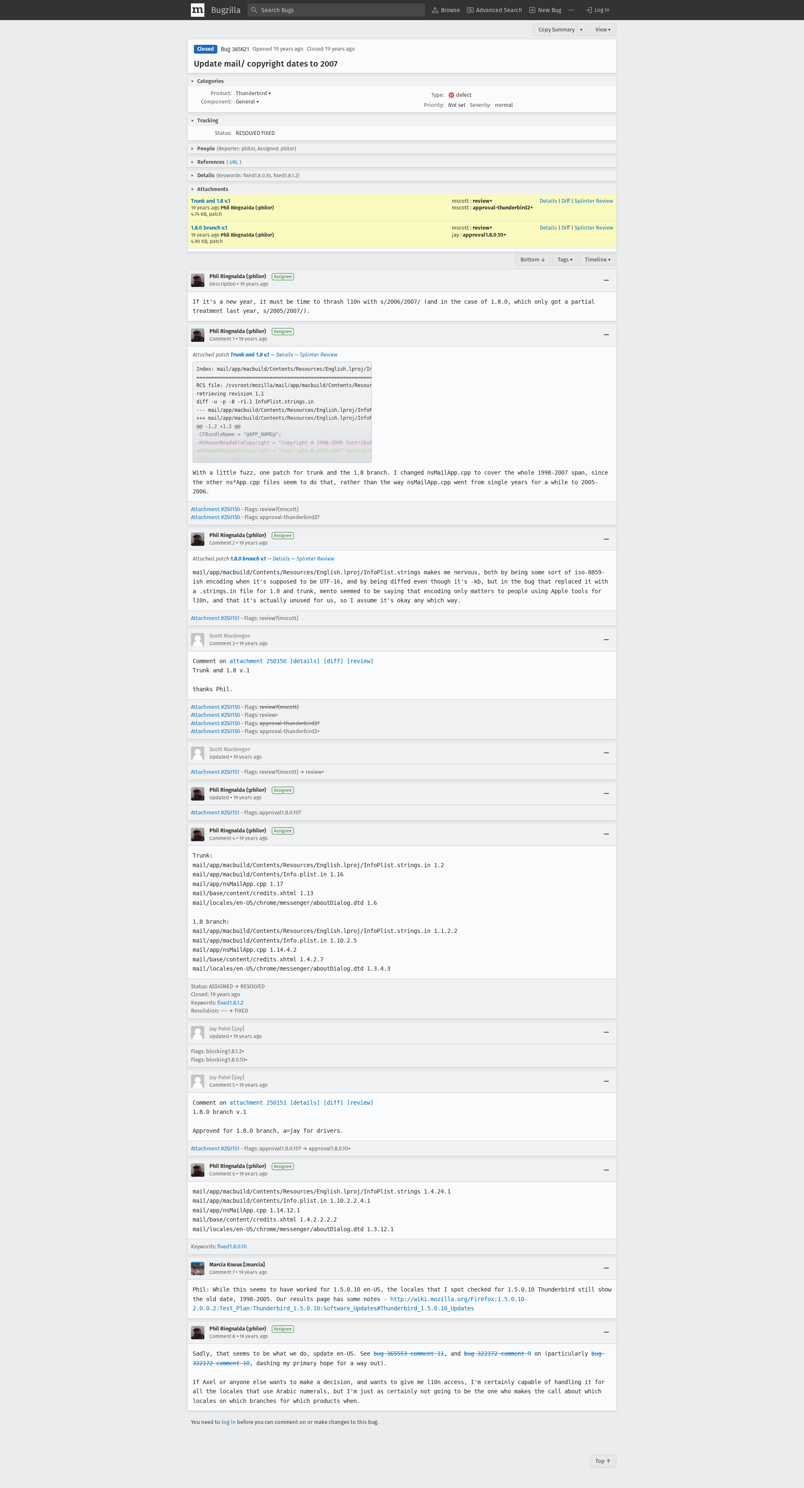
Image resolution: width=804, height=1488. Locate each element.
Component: (216, 101)
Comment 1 (221, 339)
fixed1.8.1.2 (230, 1003)
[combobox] (336, 10)
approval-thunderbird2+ (503, 207)
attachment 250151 (257, 1102)
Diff (566, 201)
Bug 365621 (235, 49)
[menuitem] (446, 10)
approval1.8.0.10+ (484, 235)
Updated (219, 757)
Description (222, 284)
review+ (482, 201)
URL (233, 162)
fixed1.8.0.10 (232, 1246)
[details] (305, 661)
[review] (360, 661)
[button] (597, 10)
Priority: (434, 105)
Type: (437, 95)
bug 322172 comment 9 (497, 1353)
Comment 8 (222, 1336)
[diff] (333, 661)
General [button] (247, 101)
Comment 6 (222, 1174)
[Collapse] (606, 280)
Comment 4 (222, 838)
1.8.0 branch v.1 (209, 228)
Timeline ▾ (598, 259)
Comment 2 (222, 543)
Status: (223, 133)
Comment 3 (222, 643)
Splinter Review (594, 201)
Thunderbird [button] (253, 93)
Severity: (480, 105)
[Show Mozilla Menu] (197, 10)
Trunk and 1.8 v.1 (210, 201)
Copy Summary (557, 29)
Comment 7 (221, 1272)
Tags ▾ (565, 259)
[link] (282, 412)
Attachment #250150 (215, 509)
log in (229, 1422)
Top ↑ (603, 1461)
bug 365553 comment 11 (409, 1353)
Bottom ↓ (533, 259)
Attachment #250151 (215, 618)
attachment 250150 (257, 661)
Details (548, 201)
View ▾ (603, 29)
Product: (221, 93)
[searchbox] (336, 10)
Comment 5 (222, 1085)
